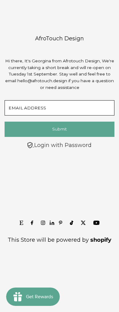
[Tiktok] (71, 223)
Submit (59, 129)
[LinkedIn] (53, 223)
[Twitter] (83, 223)
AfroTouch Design (59, 38)
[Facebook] (32, 223)
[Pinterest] (60, 223)
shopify (100, 240)
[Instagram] (43, 223)
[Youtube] (96, 223)
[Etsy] (21, 223)
